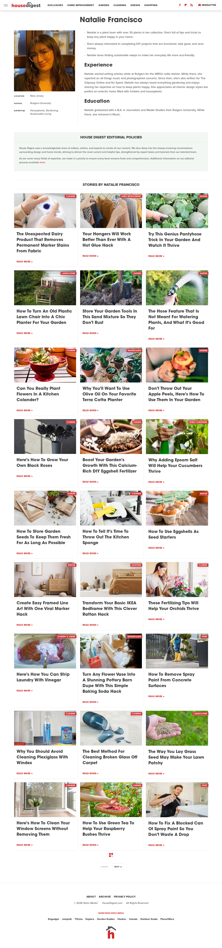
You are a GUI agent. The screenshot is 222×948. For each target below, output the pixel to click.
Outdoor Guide (149, 919)
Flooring (136, 713)
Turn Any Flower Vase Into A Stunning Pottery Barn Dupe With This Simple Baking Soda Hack (109, 683)
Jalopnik (67, 919)
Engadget (53, 919)
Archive (105, 897)
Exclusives (55, 5)
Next (117, 866)
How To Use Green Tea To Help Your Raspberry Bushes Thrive (108, 829)
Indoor (203, 493)
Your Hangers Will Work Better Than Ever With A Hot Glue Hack (107, 240)
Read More (24, 261)
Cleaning (119, 5)
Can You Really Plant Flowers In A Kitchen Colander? (38, 394)
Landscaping (68, 273)
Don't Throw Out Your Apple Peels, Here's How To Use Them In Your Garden (176, 394)
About (91, 897)
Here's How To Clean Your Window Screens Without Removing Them (43, 829)
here (42, 162)
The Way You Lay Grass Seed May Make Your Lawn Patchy (176, 757)
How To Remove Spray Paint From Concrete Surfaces (171, 680)
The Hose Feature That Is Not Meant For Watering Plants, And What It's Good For (176, 320)
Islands (133, 919)
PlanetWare (167, 919)
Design (135, 5)
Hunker (122, 919)
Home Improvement (80, 5)
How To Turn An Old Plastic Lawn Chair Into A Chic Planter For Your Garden (44, 317)
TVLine (79, 919)
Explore (89, 919)
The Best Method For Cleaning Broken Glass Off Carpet (110, 757)
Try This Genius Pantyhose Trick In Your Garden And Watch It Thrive (175, 240)
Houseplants (134, 350)
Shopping (150, 5)
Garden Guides (106, 919)
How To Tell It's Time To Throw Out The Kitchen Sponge (106, 537)
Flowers (71, 350)
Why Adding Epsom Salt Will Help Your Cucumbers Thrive (175, 466)
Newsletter (209, 5)
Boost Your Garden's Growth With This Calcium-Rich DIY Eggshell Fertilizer (110, 466)
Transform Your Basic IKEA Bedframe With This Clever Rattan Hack (110, 609)
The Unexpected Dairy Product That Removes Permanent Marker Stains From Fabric (43, 242)
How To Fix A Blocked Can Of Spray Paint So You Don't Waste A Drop (175, 829)
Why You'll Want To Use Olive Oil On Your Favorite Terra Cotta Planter (109, 394)
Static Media (90, 903)
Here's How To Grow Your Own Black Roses (42, 463)
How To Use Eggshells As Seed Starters (173, 535)
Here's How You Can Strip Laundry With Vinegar (43, 677)
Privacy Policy (125, 897)
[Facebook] (180, 6)
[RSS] (191, 6)
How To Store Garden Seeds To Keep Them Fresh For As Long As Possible (44, 537)
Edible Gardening (198, 422)
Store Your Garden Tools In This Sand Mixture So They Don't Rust (110, 317)
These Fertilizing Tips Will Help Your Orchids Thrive (173, 606)
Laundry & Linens (66, 636)
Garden (103, 5)
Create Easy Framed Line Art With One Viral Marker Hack (43, 609)
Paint (204, 636)
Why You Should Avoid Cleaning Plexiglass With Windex (42, 757)
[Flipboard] (185, 6)
